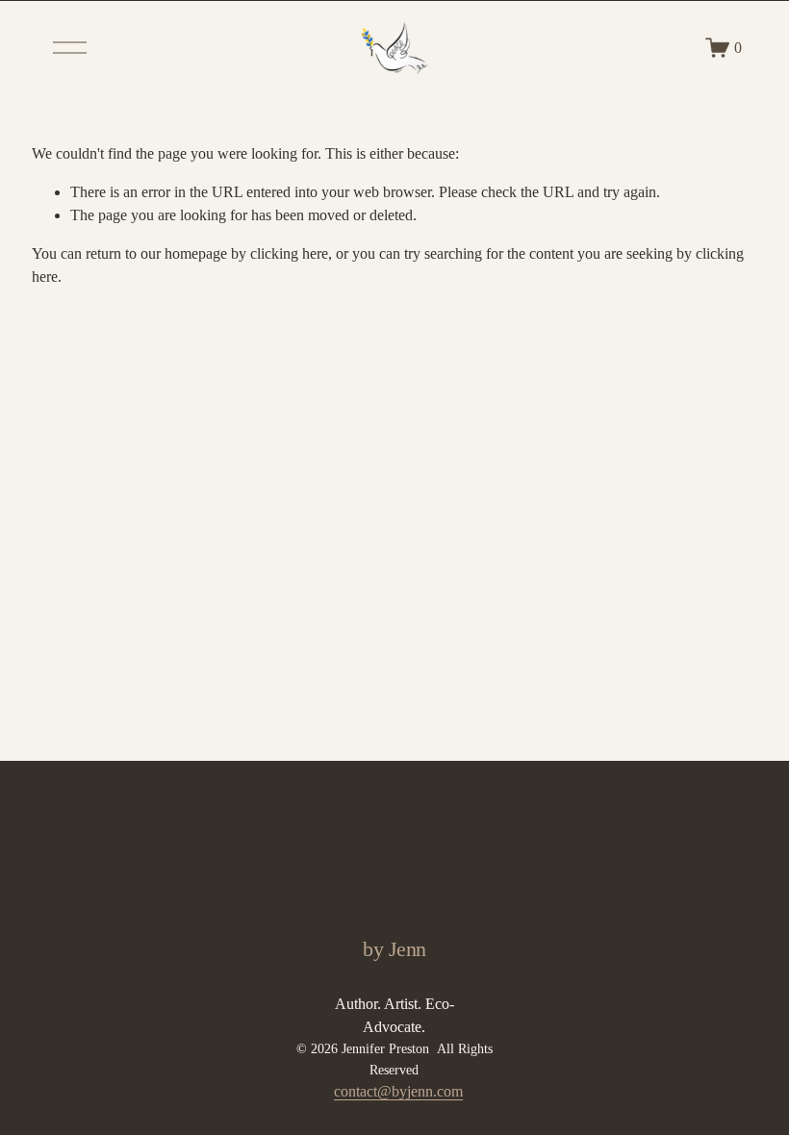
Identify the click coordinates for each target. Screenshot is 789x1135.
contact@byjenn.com (398, 1091)
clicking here (289, 253)
